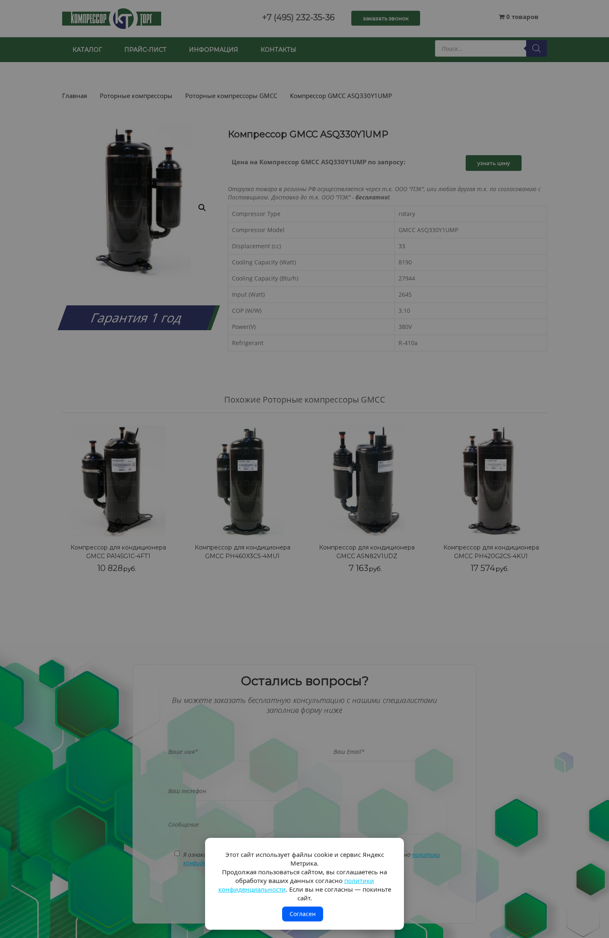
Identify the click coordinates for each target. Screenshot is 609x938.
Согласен (303, 914)
